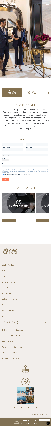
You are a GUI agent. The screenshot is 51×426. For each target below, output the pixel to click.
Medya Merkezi (8, 265)
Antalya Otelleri (8, 282)
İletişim (5, 271)
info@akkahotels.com (10, 359)
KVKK (4, 316)
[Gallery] (25, 395)
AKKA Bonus (7, 288)
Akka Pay (6, 276)
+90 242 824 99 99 (10, 353)
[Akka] (10, 251)
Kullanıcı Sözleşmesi (10, 299)
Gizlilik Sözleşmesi (9, 305)
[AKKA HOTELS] (12, 5)
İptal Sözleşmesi (8, 310)
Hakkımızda (6, 293)
